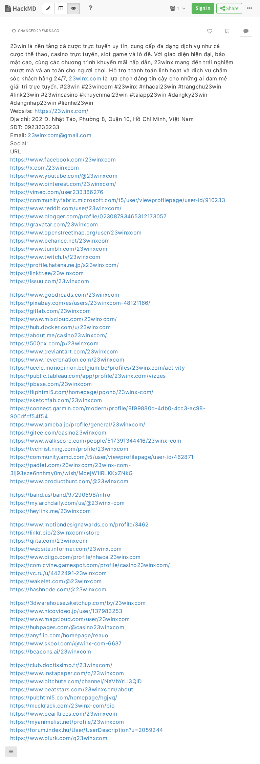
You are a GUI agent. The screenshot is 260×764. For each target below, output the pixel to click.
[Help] (90, 8)
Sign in (203, 8)
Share (231, 8)
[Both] (61, 8)
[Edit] (48, 8)
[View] (73, 8)
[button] (11, 751)
